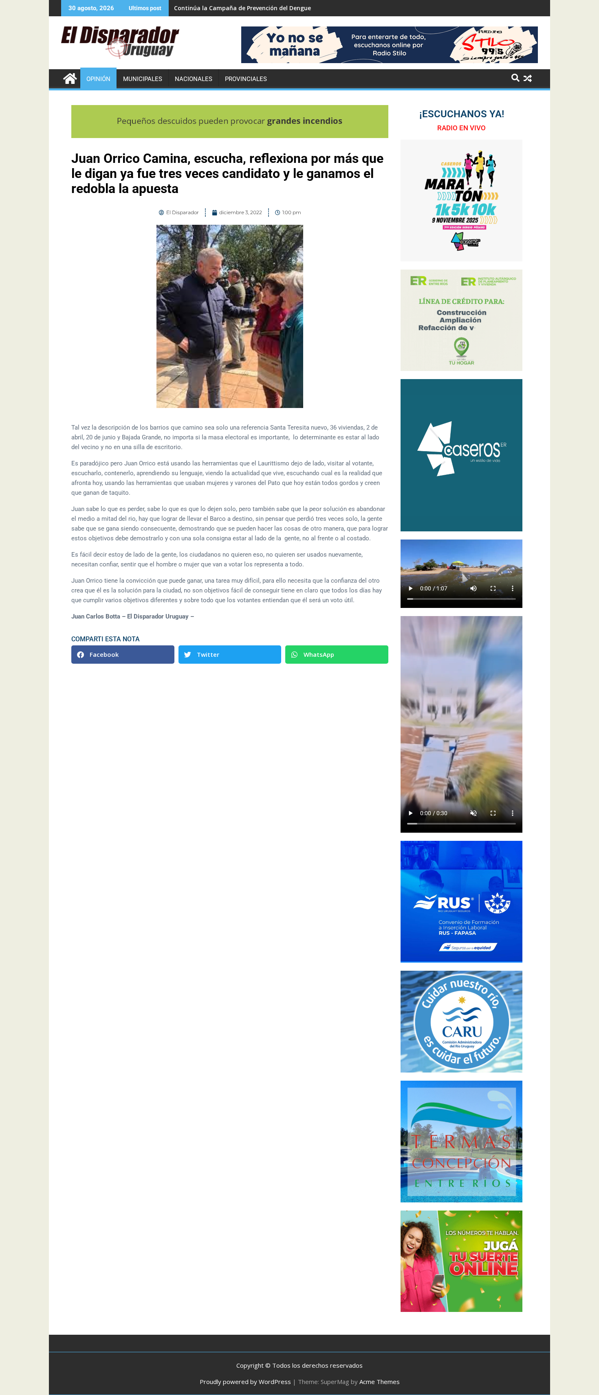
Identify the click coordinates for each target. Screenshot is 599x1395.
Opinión (98, 79)
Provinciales (246, 79)
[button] (122, 654)
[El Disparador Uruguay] (69, 77)
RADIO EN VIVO (461, 128)
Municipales (142, 79)
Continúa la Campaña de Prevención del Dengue (242, 8)
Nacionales (193, 79)
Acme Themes (379, 1381)
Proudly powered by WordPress (245, 1381)
